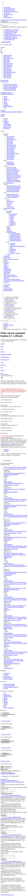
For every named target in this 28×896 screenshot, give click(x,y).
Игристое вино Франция (10, 87)
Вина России (7, 76)
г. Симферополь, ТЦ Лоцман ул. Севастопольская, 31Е (11, 30)
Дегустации (7, 13)
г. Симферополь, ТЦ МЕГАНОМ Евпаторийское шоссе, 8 (12, 36)
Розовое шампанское (12, 197)
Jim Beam (6, 476)
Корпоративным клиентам (11, 11)
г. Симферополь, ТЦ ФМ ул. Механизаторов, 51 (10, 33)
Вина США (7, 60)
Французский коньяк (15, 240)
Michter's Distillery (8, 628)
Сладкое (9, 204)
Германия (12, 244)
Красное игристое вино (13, 195)
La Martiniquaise (8, 575)
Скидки (7, 282)
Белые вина (10, 161)
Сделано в (3, 779)
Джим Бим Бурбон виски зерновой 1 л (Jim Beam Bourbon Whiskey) (15, 506)
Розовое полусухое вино (13, 180)
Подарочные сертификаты (11, 276)
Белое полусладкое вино (13, 170)
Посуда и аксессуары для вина (12, 279)
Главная (6, 323)
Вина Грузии (7, 56)
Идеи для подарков (10, 275)
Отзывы (6, 15)
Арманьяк (6, 105)
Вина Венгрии (8, 69)
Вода (6, 260)
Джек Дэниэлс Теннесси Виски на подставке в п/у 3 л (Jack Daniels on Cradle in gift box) (15, 643)
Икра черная (7, 125)
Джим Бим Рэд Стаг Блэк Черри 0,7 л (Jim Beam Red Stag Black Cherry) (15, 589)
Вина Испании (8, 55)
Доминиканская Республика (17, 246)
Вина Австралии (8, 66)
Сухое (8, 205)
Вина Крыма (7, 695)
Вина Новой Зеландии (10, 72)
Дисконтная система (9, 10)
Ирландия (12, 215)
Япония (12, 225)
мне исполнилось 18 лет (7, 894)
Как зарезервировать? (9, 8)
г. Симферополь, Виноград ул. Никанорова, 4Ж (11, 38)
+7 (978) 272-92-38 (8, 300)
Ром (5, 107)
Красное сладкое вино (13, 174)
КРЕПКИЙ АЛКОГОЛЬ (7, 94)
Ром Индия (13, 250)
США (11, 219)
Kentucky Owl (7, 557)
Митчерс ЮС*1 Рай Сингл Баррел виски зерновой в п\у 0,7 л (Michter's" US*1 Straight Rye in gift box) (15, 626)
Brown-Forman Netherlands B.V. (12, 663)
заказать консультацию (6, 793)
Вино (6, 133)
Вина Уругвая (7, 73)
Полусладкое (10, 201)
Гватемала (12, 243)
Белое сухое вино (11, 167)
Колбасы (6, 118)
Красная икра (7, 270)
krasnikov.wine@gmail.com (8, 773)
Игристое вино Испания (10, 84)
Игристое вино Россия (10, 90)
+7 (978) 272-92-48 (5, 42)
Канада (12, 218)
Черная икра (7, 272)
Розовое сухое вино (12, 178)
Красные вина (10, 163)
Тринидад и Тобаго (15, 253)
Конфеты (6, 122)
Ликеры (7, 256)
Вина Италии (7, 77)
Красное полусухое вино (13, 177)
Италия (12, 216)
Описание (6, 449)
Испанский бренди (15, 236)
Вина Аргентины (8, 63)
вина (2, 52)
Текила (5, 96)
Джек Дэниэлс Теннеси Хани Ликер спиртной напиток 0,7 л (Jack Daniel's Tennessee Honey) (14, 661)
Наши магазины (8, 17)
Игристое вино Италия (10, 88)
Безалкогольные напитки (11, 259)
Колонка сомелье (8, 14)
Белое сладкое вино (12, 169)
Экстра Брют (10, 206)
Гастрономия (7, 124)
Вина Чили (7, 59)
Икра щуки (7, 128)
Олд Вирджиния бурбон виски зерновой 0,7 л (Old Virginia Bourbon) (15, 572)
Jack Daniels (7, 525)
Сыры (5, 120)
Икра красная (7, 127)
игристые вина (5, 81)
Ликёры (6, 702)
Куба (11, 247)
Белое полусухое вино (13, 171)
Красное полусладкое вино (14, 176)
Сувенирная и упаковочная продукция (14, 280)
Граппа (5, 103)
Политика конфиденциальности (9, 780)
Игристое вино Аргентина (11, 85)
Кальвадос (6, 99)
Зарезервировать (8, 482)
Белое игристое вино (12, 194)
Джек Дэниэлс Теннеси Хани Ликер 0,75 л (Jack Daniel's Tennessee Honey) (15, 523)
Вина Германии (8, 65)
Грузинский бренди (15, 235)
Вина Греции (7, 67)
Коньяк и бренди (8, 106)
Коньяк (6, 699)
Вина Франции (8, 74)
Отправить (3, 815)
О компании (7, 7)
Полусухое (10, 202)
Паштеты (6, 121)
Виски (5, 102)
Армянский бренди (15, 233)
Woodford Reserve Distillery (11, 492)
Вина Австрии (8, 70)
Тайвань (12, 221)
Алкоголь (6, 277)
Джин (5, 100)
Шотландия (13, 223)
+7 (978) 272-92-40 (8, 311)
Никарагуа (13, 249)
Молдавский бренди (15, 237)
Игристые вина (9, 183)
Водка (5, 98)
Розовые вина (10, 164)
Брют (8, 199)
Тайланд (12, 251)
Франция (12, 222)
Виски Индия (13, 214)
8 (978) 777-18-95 (8, 316)
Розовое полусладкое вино (14, 181)
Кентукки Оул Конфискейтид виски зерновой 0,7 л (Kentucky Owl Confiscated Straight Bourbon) (15, 555)
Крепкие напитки (10, 208)
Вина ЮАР (7, 62)
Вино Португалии (8, 58)
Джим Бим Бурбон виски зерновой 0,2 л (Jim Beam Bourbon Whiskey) (14, 473)
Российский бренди (15, 239)
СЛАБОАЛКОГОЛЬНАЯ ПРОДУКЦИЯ (11, 112)
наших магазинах (5, 444)
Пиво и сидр (7, 257)
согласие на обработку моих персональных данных (11, 796)
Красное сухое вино (12, 173)
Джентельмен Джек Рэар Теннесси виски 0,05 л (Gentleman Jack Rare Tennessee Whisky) (15, 607)
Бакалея (3, 116)
